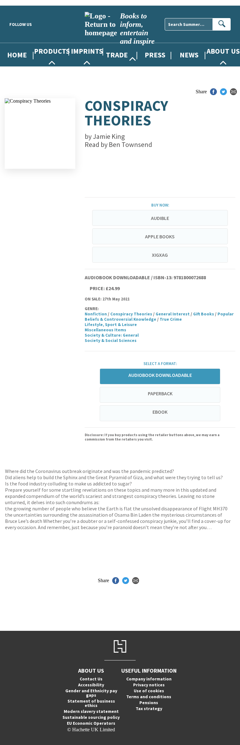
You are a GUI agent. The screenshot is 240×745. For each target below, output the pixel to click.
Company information (149, 679)
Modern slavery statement (91, 711)
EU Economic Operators (91, 723)
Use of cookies (149, 691)
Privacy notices (149, 685)
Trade (117, 54)
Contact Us (91, 679)
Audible (160, 218)
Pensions (148, 702)
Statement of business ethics (91, 703)
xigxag (160, 255)
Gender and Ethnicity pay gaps (91, 693)
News (189, 54)
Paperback (160, 393)
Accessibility (91, 685)
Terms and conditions (148, 696)
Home (17, 54)
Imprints (87, 51)
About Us (223, 51)
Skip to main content (20, 2)
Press (155, 54)
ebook (160, 412)
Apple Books (160, 236)
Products (52, 51)
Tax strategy (149, 708)
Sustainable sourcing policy (91, 717)
